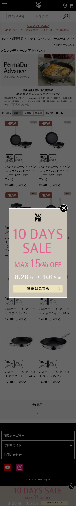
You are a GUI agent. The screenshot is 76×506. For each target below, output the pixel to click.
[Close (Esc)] (63, 208)
